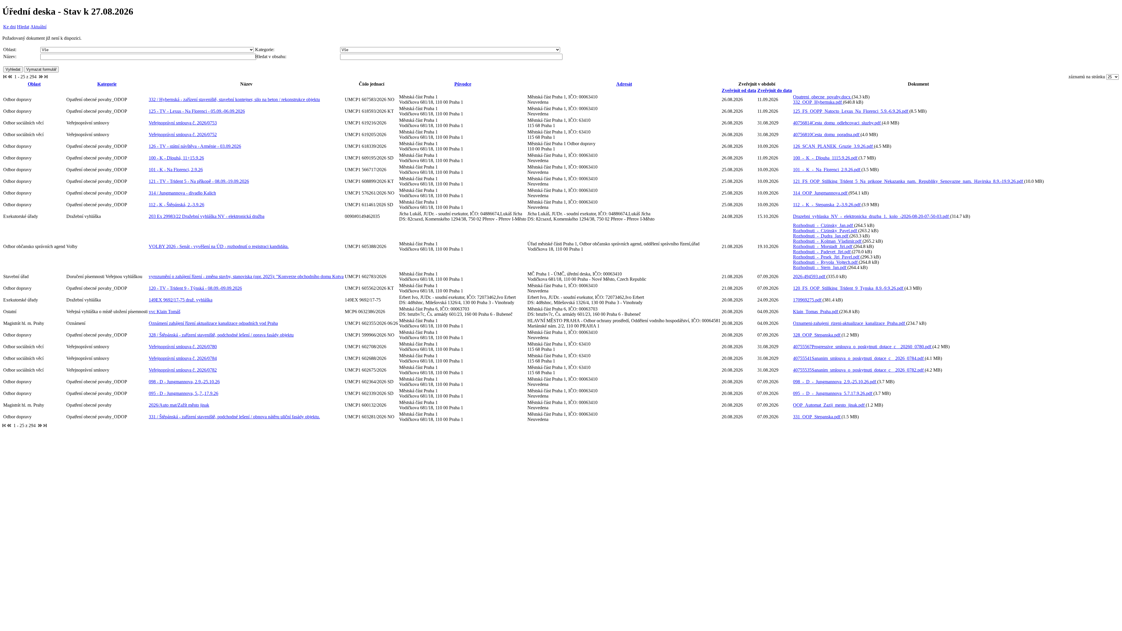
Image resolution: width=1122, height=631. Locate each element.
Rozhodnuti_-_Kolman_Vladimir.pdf (828, 241)
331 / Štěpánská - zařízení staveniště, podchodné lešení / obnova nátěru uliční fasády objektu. (234, 416)
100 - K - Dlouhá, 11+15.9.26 (176, 157)
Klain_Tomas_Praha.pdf (816, 311)
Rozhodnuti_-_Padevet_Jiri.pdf (822, 251)
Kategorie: (264, 49)
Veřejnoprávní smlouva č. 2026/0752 (183, 134)
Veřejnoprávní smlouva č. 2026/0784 (183, 358)
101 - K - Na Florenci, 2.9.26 (176, 169)
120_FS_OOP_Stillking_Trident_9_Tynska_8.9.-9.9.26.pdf (848, 288)
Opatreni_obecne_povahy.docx (822, 96)
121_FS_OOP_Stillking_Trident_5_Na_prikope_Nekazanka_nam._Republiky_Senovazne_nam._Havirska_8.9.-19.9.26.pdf (908, 181)
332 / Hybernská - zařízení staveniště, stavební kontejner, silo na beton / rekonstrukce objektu (234, 99)
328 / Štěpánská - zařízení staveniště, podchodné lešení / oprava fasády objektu (221, 334)
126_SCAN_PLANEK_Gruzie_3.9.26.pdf (833, 146)
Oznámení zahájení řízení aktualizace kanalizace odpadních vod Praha (213, 323)
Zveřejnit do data (774, 90)
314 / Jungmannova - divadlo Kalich (182, 192)
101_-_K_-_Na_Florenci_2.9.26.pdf (827, 169)
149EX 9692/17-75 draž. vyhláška (180, 299)
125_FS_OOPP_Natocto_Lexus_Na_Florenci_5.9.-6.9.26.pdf (851, 111)
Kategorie (107, 84)
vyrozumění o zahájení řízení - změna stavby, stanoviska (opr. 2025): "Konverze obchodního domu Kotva (246, 276)
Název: (9, 56)
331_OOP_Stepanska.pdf (817, 416)
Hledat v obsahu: (270, 56)
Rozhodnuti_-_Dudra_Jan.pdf (821, 235)
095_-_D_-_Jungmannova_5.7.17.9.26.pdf (833, 393)
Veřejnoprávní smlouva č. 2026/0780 (183, 346)
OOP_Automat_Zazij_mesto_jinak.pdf (829, 405)
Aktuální (38, 26)
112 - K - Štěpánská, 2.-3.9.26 (176, 204)
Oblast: (9, 49)
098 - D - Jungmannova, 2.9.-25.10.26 (184, 381)
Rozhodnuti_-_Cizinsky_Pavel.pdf (825, 230)
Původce (462, 84)
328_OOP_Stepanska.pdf (817, 334)
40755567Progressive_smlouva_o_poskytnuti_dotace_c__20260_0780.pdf (862, 346)
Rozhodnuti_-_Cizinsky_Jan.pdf (823, 225)
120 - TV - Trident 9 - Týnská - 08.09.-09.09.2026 (195, 288)
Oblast (34, 84)
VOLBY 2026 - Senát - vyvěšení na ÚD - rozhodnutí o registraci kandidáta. (219, 246)
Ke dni (9, 26)
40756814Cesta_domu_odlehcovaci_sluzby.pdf (837, 122)
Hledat (23, 26)
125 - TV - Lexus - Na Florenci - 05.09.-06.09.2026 (197, 111)
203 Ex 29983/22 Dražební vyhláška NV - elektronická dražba (206, 216)
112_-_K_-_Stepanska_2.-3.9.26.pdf (827, 204)
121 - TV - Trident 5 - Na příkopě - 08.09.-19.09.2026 (199, 181)
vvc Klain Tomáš (164, 311)
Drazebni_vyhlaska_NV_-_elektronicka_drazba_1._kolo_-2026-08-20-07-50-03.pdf (871, 216)
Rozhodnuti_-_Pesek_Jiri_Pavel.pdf (826, 256)
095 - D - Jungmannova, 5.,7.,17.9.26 (183, 393)
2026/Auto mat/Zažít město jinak (179, 405)
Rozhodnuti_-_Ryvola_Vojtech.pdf (826, 262)
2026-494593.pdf (809, 276)
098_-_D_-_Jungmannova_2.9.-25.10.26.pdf (835, 381)
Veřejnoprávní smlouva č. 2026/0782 (183, 369)
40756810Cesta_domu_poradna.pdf (826, 134)
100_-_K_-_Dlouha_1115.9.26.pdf (825, 157)
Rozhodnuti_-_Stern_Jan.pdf (820, 267)
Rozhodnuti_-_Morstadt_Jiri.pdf (823, 246)
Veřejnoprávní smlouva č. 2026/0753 (183, 122)
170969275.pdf (808, 299)
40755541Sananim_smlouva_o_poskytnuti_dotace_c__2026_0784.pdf (859, 358)
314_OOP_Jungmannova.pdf (821, 192)
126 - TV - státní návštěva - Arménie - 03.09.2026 (195, 146)
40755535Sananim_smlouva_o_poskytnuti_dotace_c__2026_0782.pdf (859, 369)
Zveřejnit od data (739, 90)
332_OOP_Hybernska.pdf (818, 102)
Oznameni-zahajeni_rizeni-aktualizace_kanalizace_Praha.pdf (849, 323)
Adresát (624, 84)
